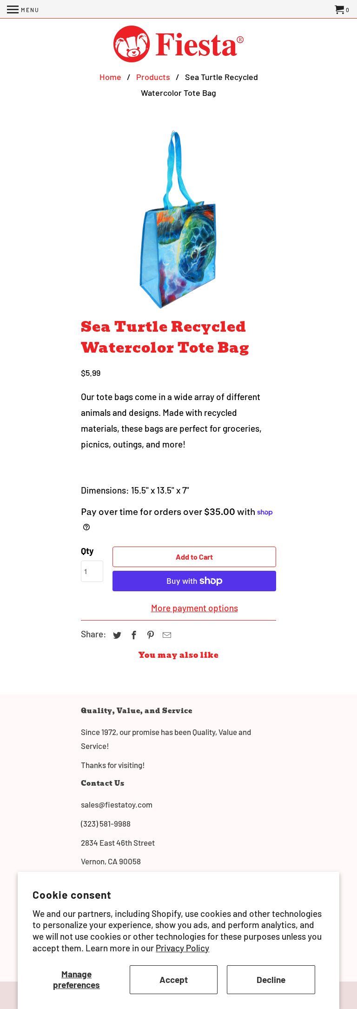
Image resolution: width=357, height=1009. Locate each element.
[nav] (23, 9)
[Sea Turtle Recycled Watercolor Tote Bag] (178, 219)
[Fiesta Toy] (178, 45)
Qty (87, 550)
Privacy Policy (182, 947)
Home (110, 77)
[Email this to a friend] (165, 635)
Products (153, 77)
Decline (271, 979)
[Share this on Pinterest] (149, 635)
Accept (173, 979)
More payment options (194, 607)
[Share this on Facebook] (132, 635)
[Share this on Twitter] (115, 635)
